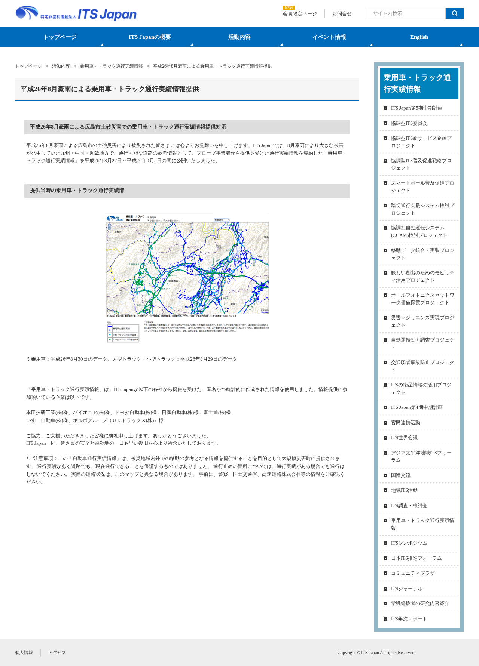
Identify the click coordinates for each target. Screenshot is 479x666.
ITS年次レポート (409, 619)
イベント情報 (329, 37)
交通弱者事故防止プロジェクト (422, 366)
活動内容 (239, 37)
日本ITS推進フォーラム (416, 558)
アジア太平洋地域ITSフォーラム (421, 456)
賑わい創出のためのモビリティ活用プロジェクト (422, 276)
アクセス (57, 652)
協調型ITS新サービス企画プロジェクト (421, 141)
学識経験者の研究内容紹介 (420, 603)
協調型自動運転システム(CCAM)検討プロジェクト (419, 231)
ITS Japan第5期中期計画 (417, 108)
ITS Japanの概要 (150, 37)
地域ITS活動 (404, 490)
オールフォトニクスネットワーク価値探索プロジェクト (422, 298)
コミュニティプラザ (413, 573)
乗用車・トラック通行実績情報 (422, 524)
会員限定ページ (300, 13)
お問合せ (342, 13)
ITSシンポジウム (409, 543)
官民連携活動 (405, 422)
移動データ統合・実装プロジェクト (422, 253)
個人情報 (24, 652)
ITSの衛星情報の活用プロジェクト (421, 388)
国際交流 (401, 475)
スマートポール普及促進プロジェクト (422, 186)
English (419, 37)
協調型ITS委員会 (409, 123)
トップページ (60, 37)
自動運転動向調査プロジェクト (422, 343)
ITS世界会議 (404, 437)
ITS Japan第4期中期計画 (417, 407)
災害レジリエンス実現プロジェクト (422, 321)
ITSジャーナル (406, 588)
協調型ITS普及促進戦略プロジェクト (421, 164)
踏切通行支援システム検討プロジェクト (422, 209)
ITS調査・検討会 (409, 505)
